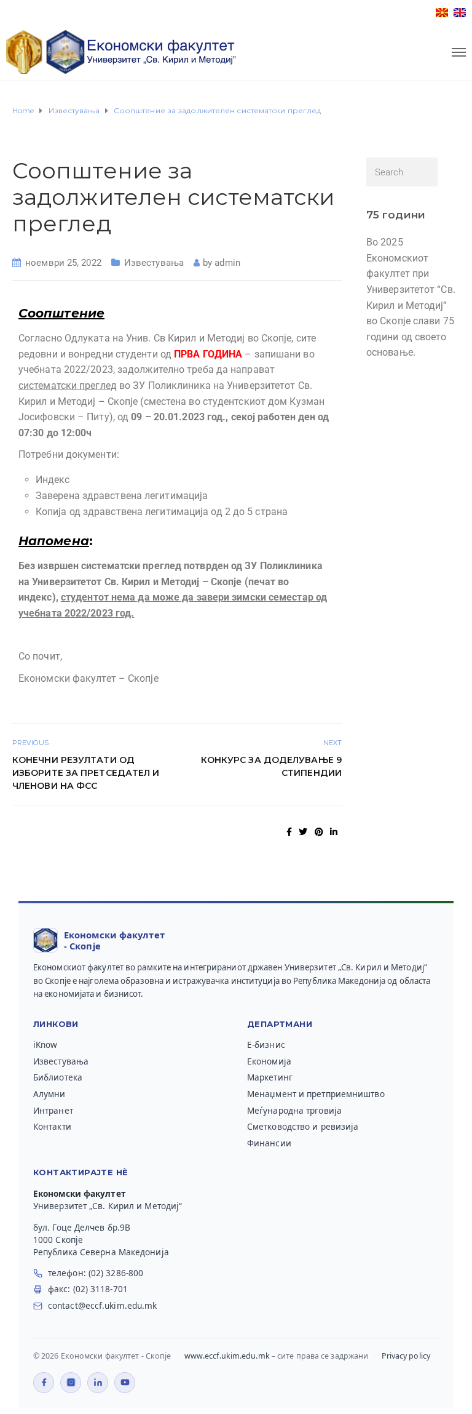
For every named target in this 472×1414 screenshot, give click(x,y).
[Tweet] (303, 832)
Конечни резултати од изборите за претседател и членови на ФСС (86, 772)
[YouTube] (124, 1382)
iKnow (45, 1044)
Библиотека (57, 1077)
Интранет (53, 1110)
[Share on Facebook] (289, 832)
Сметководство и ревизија (302, 1126)
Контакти (52, 1126)
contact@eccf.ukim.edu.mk (102, 1305)
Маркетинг (270, 1077)
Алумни (49, 1094)
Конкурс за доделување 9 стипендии (271, 766)
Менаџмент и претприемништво (316, 1094)
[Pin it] (319, 832)
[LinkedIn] (97, 1382)
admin (227, 262)
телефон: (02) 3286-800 (95, 1273)
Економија (269, 1061)
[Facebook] (43, 1382)
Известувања (154, 262)
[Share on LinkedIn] (333, 832)
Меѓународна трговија (294, 1110)
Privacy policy (406, 1356)
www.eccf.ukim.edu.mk (227, 1356)
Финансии (269, 1143)
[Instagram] (70, 1382)
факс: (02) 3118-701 (88, 1289)
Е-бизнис (266, 1044)
